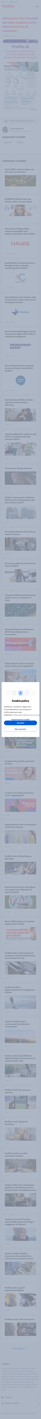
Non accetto (20, 729)
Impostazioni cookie (20, 719)
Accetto (20, 723)
